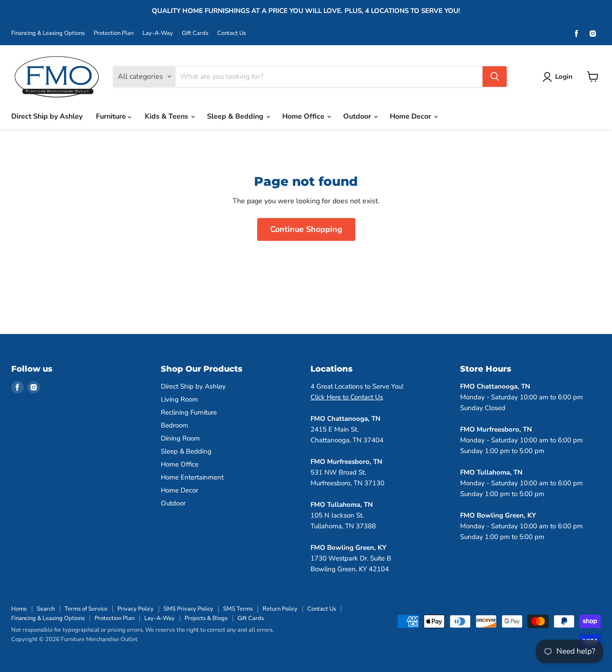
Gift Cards (195, 33)
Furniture (112, 116)
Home (19, 609)
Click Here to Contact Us (346, 397)
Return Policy (280, 609)
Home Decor (411, 116)
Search (46, 609)
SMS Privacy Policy (188, 609)
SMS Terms (238, 609)
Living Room (179, 399)
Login (564, 76)
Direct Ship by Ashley (46, 116)
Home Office (304, 116)
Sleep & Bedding (236, 116)
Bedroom (174, 425)
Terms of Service (86, 609)
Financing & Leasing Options (48, 33)
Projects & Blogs (206, 618)
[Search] (495, 76)
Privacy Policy (135, 609)
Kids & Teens (167, 116)
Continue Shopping (306, 229)
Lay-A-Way (157, 33)
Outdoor (358, 116)
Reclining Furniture (189, 412)
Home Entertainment (192, 477)
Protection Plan (114, 33)
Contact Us (231, 33)
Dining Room (180, 438)
